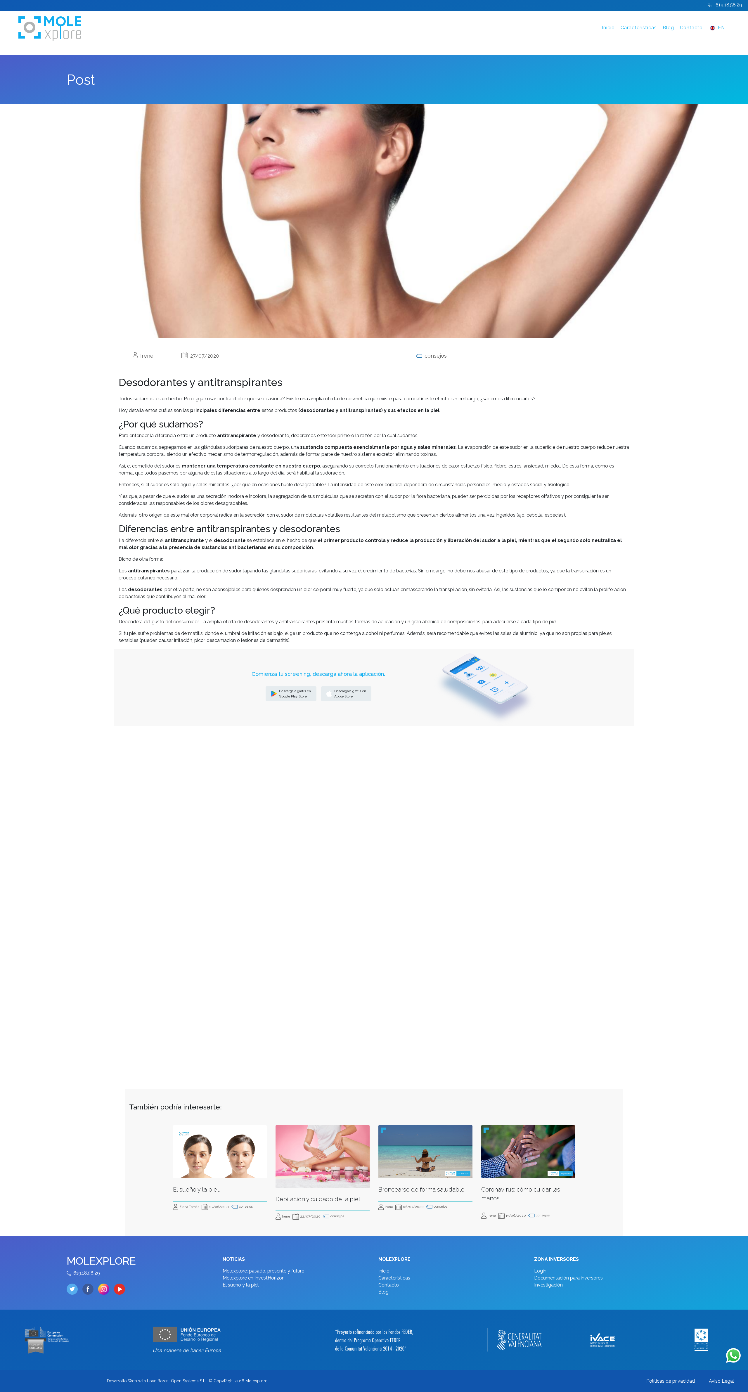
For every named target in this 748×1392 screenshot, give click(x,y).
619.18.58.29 (729, 5)
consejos (246, 1206)
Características (639, 27)
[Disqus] (374, 834)
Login (540, 1271)
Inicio (608, 27)
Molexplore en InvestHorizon (254, 1278)
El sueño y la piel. (241, 1285)
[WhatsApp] (733, 1355)
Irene (286, 1216)
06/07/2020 (413, 1206)
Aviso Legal (721, 1381)
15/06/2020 (516, 1215)
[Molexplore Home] (164, 27)
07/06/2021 (219, 1206)
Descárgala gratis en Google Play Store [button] (295, 693)
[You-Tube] (119, 1289)
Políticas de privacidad (670, 1381)
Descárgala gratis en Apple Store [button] (350, 693)
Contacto (691, 27)
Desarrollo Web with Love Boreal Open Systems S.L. (156, 1381)
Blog (668, 27)
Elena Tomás (189, 1206)
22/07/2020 (310, 1216)
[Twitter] (74, 1289)
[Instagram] (106, 1289)
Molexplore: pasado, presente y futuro (263, 1271)
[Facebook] (90, 1289)
